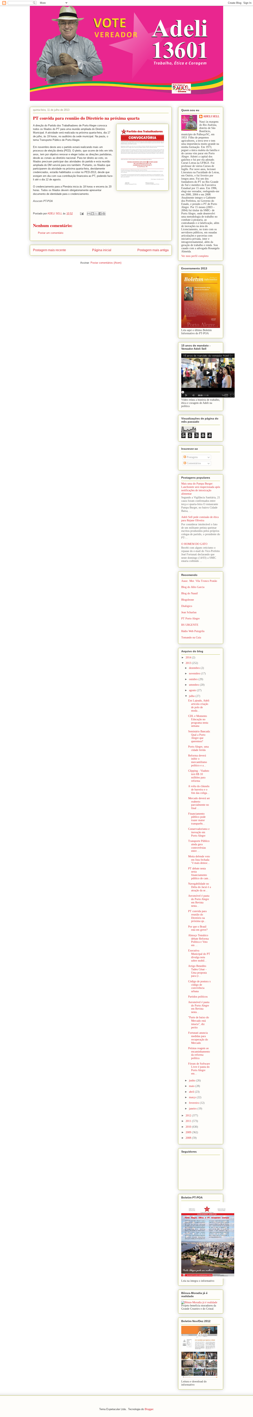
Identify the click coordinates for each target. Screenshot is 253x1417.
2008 (189, 1137)
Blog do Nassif (189, 593)
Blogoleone (187, 599)
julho (192, 696)
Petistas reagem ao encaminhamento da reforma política (199, 1053)
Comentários (193, 463)
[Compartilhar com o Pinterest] (104, 214)
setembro (194, 684)
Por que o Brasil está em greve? (198, 928)
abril (192, 1091)
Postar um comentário (50, 232)
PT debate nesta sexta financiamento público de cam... (199, 873)
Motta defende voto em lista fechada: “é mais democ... (199, 860)
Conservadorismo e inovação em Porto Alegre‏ (199, 832)
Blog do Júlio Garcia (192, 587)
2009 (189, 1132)
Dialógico (186, 606)
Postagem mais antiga (153, 250)
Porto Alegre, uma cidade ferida (198, 748)
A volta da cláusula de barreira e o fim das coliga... (198, 789)
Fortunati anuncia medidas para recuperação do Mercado (198, 1037)
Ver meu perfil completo (195, 256)
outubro (193, 679)
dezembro (195, 667)
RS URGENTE (189, 624)
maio (192, 1086)
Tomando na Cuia (191, 637)
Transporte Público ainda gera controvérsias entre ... (199, 846)
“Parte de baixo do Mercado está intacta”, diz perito (198, 1022)
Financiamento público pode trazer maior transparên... (197, 818)
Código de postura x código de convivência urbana (199, 986)
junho (192, 1080)
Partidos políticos (198, 996)
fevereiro (194, 1102)
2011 (189, 1121)
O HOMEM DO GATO (194, 543)
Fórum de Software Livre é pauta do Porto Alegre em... (199, 1068)
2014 (189, 657)
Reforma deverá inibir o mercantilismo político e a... (197, 760)
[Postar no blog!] (92, 214)
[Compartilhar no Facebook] (100, 214)
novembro (195, 673)
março (193, 1097)
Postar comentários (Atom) (106, 262)
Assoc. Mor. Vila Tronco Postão (199, 580)
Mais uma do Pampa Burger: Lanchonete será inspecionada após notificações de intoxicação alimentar (200, 488)
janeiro (193, 1108)
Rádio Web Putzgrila (192, 631)
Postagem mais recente (49, 250)
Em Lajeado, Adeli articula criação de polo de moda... (198, 705)
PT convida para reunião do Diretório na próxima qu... (197, 916)
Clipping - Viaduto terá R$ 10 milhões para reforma (198, 775)
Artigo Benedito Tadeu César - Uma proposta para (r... (197, 971)
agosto (193, 690)
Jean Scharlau (188, 612)
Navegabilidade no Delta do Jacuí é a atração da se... (199, 887)
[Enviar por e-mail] (89, 214)
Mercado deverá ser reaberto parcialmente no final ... (199, 803)
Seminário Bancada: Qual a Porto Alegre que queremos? (199, 736)
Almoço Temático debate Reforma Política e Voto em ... (198, 940)
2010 (189, 1126)
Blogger (149, 1409)
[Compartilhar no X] (96, 214)
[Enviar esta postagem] (81, 213)
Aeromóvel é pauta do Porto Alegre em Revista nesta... (198, 900)
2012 (189, 1115)
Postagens (192, 457)
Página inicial (101, 250)
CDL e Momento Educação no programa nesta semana (198, 721)
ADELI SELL (211, 116)
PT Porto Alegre (190, 618)
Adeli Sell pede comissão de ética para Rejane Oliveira (200, 519)
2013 (189, 663)
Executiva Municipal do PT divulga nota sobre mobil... (199, 955)
